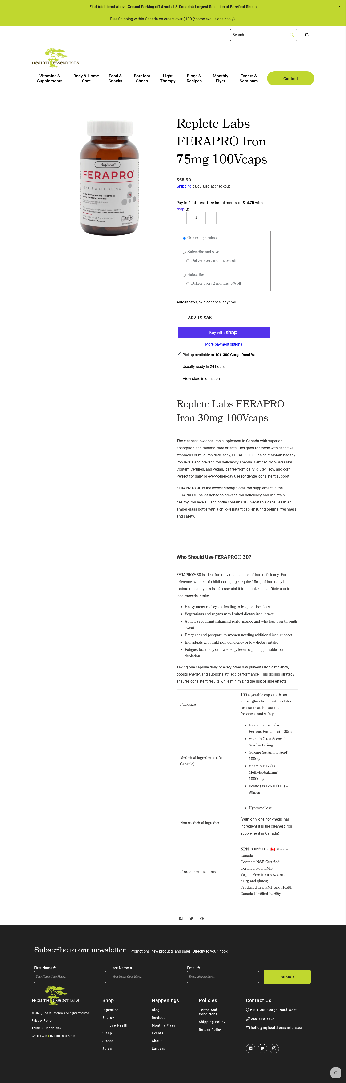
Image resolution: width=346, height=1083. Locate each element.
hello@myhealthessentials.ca (276, 1028)
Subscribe (195, 275)
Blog (156, 1009)
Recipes (158, 1017)
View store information (201, 379)
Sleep (107, 1033)
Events (157, 1033)
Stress (107, 1041)
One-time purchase (202, 238)
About (157, 1041)
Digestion (110, 1009)
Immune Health (115, 1025)
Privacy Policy (42, 1020)
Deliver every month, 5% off (213, 261)
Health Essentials (54, 1013)
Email (193, 967)
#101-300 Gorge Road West (273, 1010)
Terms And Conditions (208, 1011)
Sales (107, 1048)
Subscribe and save (202, 252)
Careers (158, 1048)
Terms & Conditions (46, 1028)
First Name (45, 967)
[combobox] (263, 35)
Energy (108, 1017)
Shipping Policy (212, 1021)
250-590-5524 (263, 1019)
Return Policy (210, 1029)
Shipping (184, 186)
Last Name (121, 967)
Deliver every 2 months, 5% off (215, 284)
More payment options (223, 344)
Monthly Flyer (163, 1025)
